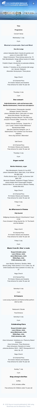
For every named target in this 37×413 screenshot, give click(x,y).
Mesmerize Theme (24, 406)
